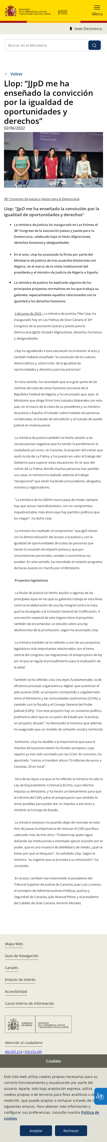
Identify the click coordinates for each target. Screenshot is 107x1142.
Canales (11, 967)
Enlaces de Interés (20, 979)
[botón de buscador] (94, 45)
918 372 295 (33, 1052)
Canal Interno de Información (29, 1003)
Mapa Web (14, 943)
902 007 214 (13, 1052)
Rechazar (71, 1130)
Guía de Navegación (21, 955)
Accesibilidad (16, 991)
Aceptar (36, 1130)
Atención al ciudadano (23, 1042)
